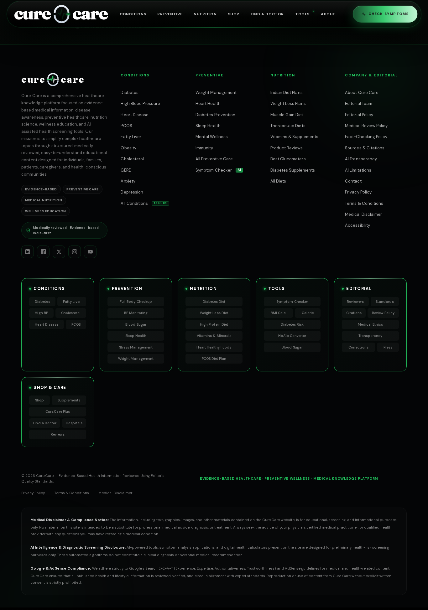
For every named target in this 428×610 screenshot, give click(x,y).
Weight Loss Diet (214, 313)
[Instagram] (74, 252)
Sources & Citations (364, 148)
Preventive (169, 14)
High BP (41, 313)
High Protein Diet (214, 324)
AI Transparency (361, 159)
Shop (233, 14)
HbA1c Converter (292, 335)
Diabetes (129, 92)
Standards (385, 301)
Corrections (358, 347)
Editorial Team (358, 103)
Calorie (308, 313)
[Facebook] (43, 252)
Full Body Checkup (136, 301)
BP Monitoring (136, 313)
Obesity (128, 148)
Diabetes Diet (214, 301)
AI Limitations (358, 170)
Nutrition (205, 14)
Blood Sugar (135, 324)
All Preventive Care (214, 159)
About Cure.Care (361, 92)
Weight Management (216, 92)
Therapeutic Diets (287, 125)
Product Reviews (286, 148)
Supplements (69, 400)
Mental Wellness (212, 136)
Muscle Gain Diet (287, 114)
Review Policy (383, 313)
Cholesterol (132, 159)
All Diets (278, 181)
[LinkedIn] (27, 252)
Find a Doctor (44, 423)
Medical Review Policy (366, 125)
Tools (302, 14)
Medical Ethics (370, 324)
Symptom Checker (218, 170)
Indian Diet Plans (286, 92)
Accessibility (357, 225)
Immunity (204, 148)
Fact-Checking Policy (366, 136)
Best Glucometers (288, 159)
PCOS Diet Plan (214, 358)
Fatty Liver (131, 136)
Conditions (133, 14)
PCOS (126, 125)
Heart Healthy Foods (213, 347)
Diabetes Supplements (292, 170)
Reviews (57, 434)
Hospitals (74, 423)
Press (388, 347)
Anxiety (128, 181)
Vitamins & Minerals (214, 335)
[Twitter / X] (59, 252)
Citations (354, 313)
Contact (353, 181)
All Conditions (144, 203)
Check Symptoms (388, 14)
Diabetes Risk (292, 324)
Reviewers (355, 301)
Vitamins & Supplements (294, 136)
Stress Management (136, 347)
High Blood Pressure (140, 103)
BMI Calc (278, 313)
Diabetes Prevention (215, 114)
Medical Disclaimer (363, 214)
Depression (132, 192)
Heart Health (208, 103)
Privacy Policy (358, 192)
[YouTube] (90, 252)
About (328, 14)
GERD (126, 170)
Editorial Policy (359, 114)
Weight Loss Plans (288, 103)
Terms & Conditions (364, 203)
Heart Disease (135, 114)
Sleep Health (208, 125)
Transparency (370, 335)
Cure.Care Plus (57, 411)
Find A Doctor (267, 14)
